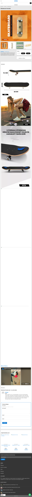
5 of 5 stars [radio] (11, 406)
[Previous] (2, 26)
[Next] (30, 26)
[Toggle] (18, 58)
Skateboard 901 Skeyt (26, 445)
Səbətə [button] (6, 449)
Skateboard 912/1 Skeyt (16, 445)
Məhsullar (2, 6)
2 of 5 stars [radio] (4, 406)
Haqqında (2, 465)
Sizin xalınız (4, 405)
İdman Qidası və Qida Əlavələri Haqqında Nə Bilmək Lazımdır (11, 487)
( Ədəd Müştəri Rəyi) (6, 51)
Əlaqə (1, 469)
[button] (1, 1)
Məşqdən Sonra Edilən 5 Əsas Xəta (8, 489)
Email (3, 418)
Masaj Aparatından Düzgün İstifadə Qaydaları (9, 492)
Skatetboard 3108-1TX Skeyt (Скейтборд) (5, 445)
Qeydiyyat (2, 473)
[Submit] (30, 3)
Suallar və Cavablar (4, 467)
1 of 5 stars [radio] (2, 406)
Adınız (3, 415)
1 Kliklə (28, 53)
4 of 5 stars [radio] (8, 406)
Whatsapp (2, 471)
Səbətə (23, 53)
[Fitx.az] (16, 1)
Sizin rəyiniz (4, 408)
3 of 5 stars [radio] (6, 406)
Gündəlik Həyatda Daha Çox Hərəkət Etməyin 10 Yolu (10, 484)
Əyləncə (5, 6)
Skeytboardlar (9, 6)
